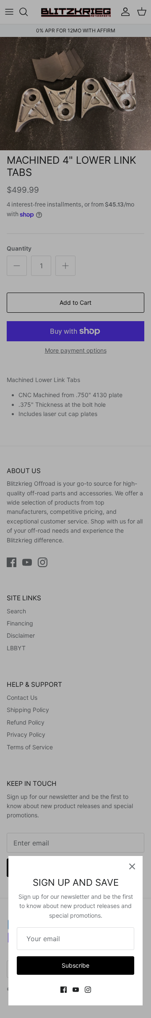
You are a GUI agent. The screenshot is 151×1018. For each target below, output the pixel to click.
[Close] (132, 866)
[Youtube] (76, 990)
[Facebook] (63, 990)
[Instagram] (88, 990)
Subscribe (75, 965)
